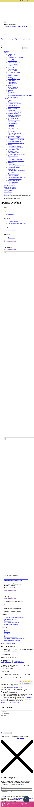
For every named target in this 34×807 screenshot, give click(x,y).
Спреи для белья (13, 128)
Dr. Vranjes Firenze (13, 66)
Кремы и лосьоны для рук (16, 143)
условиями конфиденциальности (21, 798)
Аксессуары (11, 164)
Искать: (3, 48)
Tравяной (11, 214)
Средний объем (14, 115)
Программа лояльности (11, 622)
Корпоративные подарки (12, 640)
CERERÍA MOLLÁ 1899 (15, 57)
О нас (6, 630)
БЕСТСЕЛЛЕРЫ (9, 185)
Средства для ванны (14, 149)
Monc (11, 77)
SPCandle (12, 84)
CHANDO (11, 59)
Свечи (10, 100)
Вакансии (7, 633)
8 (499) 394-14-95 (6, 662)
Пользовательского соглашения (10, 702)
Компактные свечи (14, 107)
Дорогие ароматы (13, 175)
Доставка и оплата (10, 188)
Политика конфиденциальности (14, 638)
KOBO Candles (12, 70)
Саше (9, 130)
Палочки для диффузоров (16, 166)
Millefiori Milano (13, 75)
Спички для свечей (14, 167)
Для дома (12, 123)
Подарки (10, 157)
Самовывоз (7, 621)
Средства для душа (15, 148)
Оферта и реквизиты (10, 637)
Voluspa (10, 90)
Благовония (11, 131)
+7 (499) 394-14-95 (10, 26)
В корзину (12, 587)
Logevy (10, 74)
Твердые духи (12, 151)
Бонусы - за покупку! (10, 187)
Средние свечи (12, 105)
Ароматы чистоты (13, 174)
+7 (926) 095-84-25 (21, 26)
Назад (2, 733)
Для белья (11, 125)
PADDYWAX (12, 82)
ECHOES (11, 67)
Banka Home (12, 54)
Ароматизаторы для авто (17, 154)
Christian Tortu (12, 61)
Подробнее (20, 738)
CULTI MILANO (13, 64)
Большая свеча (12, 221)
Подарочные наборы (14, 146)
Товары (6, 98)
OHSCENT (11, 80)
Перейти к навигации (7, 39)
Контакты (7, 632)
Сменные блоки (13, 156)
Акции (6, 51)
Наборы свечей (12, 108)
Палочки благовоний (14, 133)
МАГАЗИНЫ (8, 190)
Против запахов (13, 182)
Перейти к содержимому (22, 39)
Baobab (10, 56)
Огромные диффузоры (15, 112)
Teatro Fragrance (13, 87)
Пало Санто (11, 134)
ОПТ (5, 635)
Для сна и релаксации (14, 179)
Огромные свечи (13, 102)
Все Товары (11, 184)
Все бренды (11, 92)
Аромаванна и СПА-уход (16, 138)
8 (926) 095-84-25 (19, 662)
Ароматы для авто (13, 152)
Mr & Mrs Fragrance (14, 79)
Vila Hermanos (12, 88)
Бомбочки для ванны (14, 141)
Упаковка (11, 162)
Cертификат (8, 192)
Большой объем (13, 113)
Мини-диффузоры (13, 116)
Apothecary (11, 238)
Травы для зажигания (14, 136)
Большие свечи (14, 103)
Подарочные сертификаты (16, 161)
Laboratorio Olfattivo (14, 72)
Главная (6, 195)
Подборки (11, 172)
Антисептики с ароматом (16, 139)
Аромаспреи (12, 121)
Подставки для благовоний (16, 170)
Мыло (10, 144)
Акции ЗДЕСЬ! (26, 1)
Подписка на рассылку (11, 624)
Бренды (6, 52)
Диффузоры (11, 110)
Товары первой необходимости (14, 617)
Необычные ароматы (14, 180)
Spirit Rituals (11, 85)
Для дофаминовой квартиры (17, 177)
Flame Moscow (12, 69)
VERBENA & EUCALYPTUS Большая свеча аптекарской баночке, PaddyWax (16, 579)
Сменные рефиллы (14, 120)
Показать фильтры (10, 241)
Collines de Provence (14, 62)
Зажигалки (11, 169)
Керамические (14, 118)
